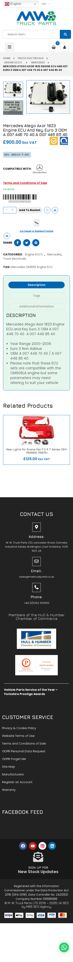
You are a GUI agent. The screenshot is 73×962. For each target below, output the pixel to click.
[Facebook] (23, 846)
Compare (55, 210)
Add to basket (29, 210)
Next (14, 81)
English (15, 3)
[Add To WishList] (47, 210)
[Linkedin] (52, 846)
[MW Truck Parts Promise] (36, 223)
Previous (14, 116)
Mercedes (37, 62)
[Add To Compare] (7, 236)
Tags (36, 296)
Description (36, 285)
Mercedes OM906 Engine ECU (32, 267)
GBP (44, 4)
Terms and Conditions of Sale (25, 183)
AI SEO (64, 903)
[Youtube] (32, 846)
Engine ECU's (13, 62)
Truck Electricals (30, 58)
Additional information (36, 306)
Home (7, 58)
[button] (64, 947)
